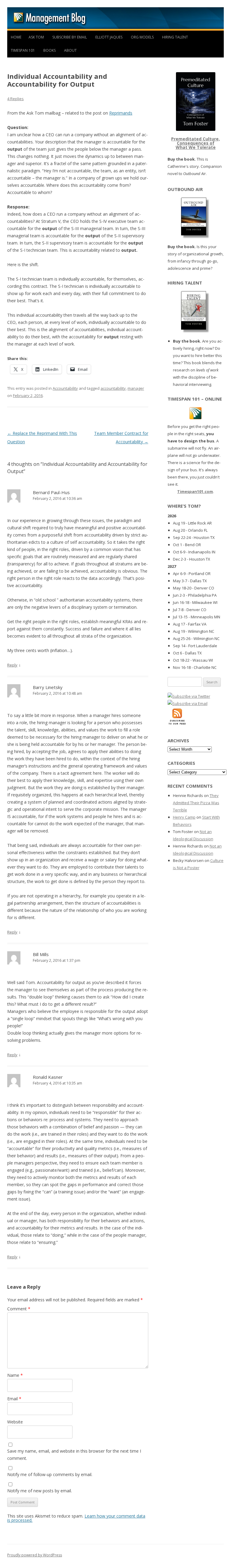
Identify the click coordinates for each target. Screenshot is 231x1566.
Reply (12, 665)
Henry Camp (184, 817)
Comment (18, 1309)
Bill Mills (41, 954)
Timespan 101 (23, 50)
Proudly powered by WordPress (34, 1555)
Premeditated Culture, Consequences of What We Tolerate (195, 143)
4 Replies (15, 98)
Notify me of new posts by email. (39, 1491)
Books (49, 50)
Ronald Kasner (48, 1077)
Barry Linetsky (48, 687)
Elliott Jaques (108, 37)
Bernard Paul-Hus (51, 492)
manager (136, 388)
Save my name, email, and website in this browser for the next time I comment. (74, 1454)
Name (15, 1375)
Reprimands (120, 113)
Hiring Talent (175, 37)
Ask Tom (36, 37)
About (70, 50)
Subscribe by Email (69, 37)
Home (16, 37)
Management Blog (115, 19)
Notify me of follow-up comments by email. (49, 1474)
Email (14, 1398)
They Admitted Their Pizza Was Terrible (196, 803)
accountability (113, 388)
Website (15, 1422)
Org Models (142, 37)
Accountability (65, 388)
